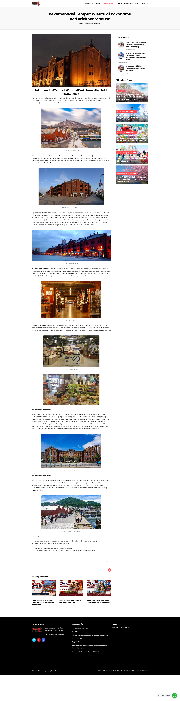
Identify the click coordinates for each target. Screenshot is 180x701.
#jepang (36, 562)
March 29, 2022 (85, 23)
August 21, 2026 (37, 598)
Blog (143, 3)
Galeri (137, 3)
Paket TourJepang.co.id (124, 3)
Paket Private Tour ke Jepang (140, 670)
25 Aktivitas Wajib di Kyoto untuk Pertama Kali (70, 601)
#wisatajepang (88, 562)
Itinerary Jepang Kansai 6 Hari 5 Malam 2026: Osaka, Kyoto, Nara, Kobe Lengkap (136, 44)
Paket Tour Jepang (114, 670)
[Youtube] (39, 640)
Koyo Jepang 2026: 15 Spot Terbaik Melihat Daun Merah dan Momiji (43, 602)
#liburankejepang (50, 562)
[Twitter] (34, 640)
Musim (98, 3)
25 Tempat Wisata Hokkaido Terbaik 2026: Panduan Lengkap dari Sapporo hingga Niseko (136, 56)
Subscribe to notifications (120, 627)
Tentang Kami (88, 3)
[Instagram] (43, 640)
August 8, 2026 (64, 598)
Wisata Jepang (108, 3)
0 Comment (96, 23)
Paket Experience (125, 670)
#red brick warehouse (70, 562)
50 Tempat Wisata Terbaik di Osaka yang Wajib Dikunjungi (98, 601)
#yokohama (102, 562)
